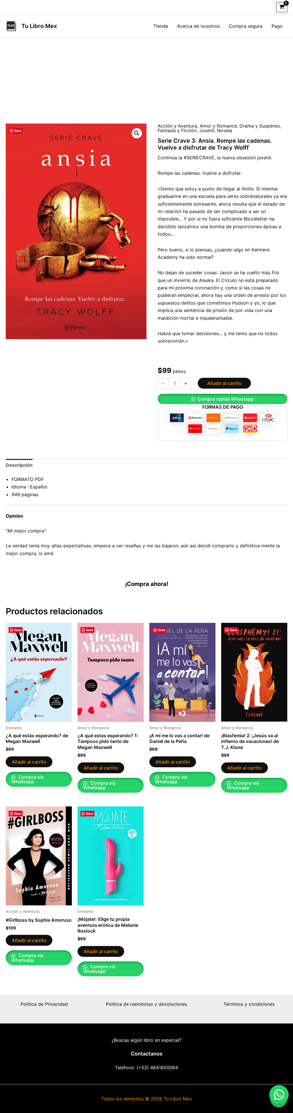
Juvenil (206, 130)
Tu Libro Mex (39, 26)
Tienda (160, 26)
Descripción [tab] (19, 465)
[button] (137, 133)
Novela (224, 130)
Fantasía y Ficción (177, 130)
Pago (277, 26)
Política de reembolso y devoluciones (146, 1004)
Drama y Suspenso (259, 126)
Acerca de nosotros (198, 26)
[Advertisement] (146, 81)
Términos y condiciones (249, 1004)
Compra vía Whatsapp (27, 779)
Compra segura (245, 26)
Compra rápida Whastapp (225, 399)
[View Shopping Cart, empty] (281, 7)
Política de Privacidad (44, 1004)
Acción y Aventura (177, 126)
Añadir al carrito (224, 383)
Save (17, 130)
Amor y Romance (218, 126)
